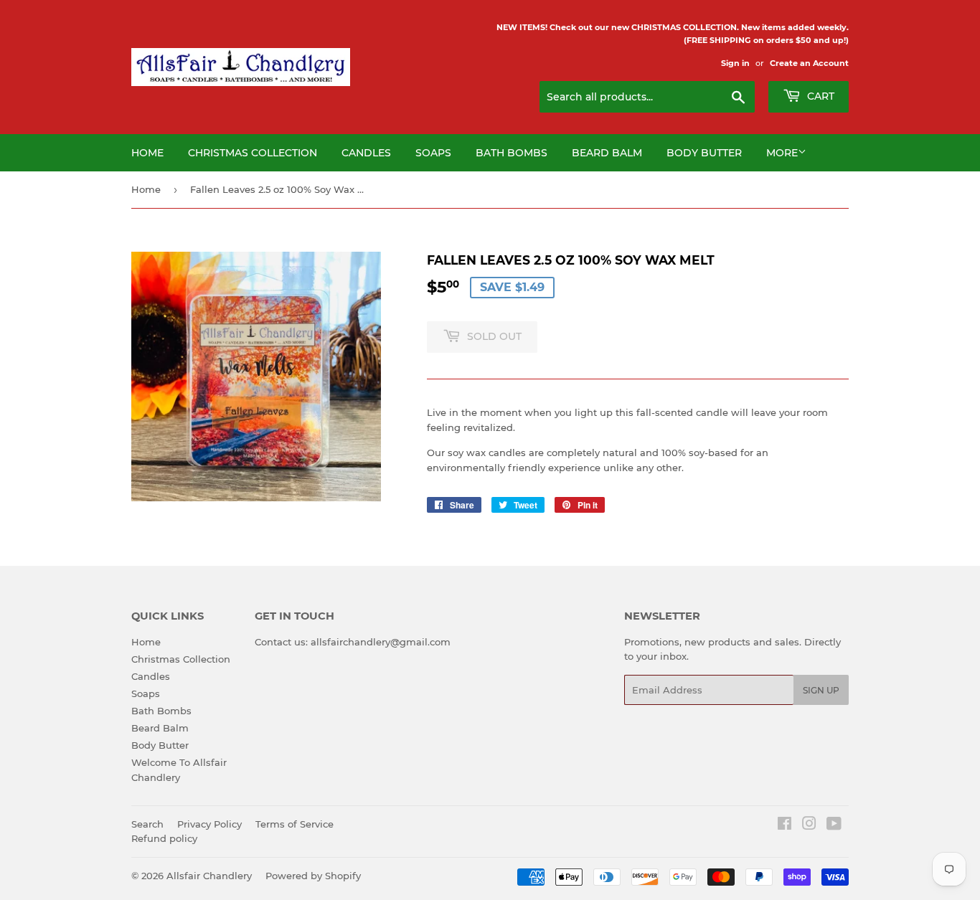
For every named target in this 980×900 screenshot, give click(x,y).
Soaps (433, 152)
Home (147, 152)
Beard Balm (607, 152)
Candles (366, 152)
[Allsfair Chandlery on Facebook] (784, 825)
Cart (819, 96)
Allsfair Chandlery (209, 875)
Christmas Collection (252, 152)
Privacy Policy (209, 824)
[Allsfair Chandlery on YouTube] (834, 825)
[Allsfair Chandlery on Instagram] (809, 825)
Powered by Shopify (313, 875)
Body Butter (704, 152)
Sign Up (821, 690)
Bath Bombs (511, 152)
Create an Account (809, 63)
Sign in (735, 63)
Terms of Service (294, 824)
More (782, 152)
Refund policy (164, 838)
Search (147, 824)
